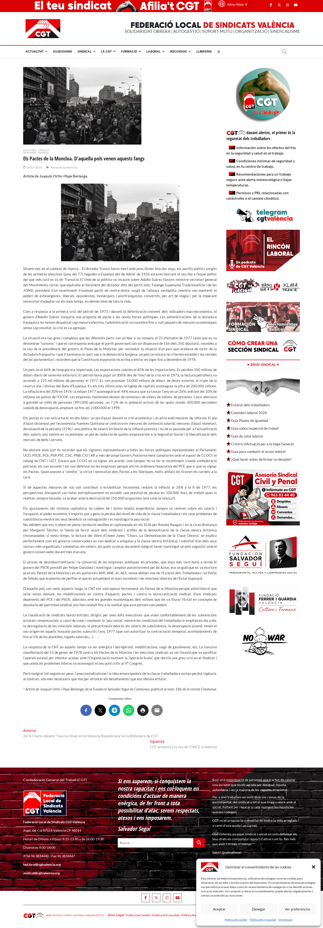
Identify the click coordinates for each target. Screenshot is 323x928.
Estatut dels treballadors (250, 405)
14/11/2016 (34, 167)
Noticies (29, 150)
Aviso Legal (116, 915)
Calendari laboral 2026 (249, 413)
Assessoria (62, 51)
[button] (313, 867)
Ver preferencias (297, 909)
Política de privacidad (263, 919)
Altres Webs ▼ (237, 4)
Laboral (153, 51)
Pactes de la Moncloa (64, 167)
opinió (43, 150)
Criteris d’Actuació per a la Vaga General (262, 444)
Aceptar (219, 909)
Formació (129, 51)
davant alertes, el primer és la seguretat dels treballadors (260, 135)
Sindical (85, 51)
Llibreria (204, 51)
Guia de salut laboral (247, 436)
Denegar (258, 909)
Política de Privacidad (165, 915)
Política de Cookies (138, 915)
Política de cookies (236, 919)
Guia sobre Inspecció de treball (255, 428)
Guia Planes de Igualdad (249, 420)
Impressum (285, 919)
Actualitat (35, 51)
